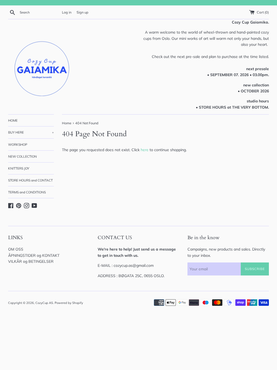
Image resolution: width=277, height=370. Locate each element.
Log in (66, 12)
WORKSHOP (17, 144)
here (145, 149)
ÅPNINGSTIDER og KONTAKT (34, 255)
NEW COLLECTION (22, 156)
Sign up (82, 12)
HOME (13, 120)
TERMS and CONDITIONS (27, 192)
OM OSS (15, 249)
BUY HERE (31, 132)
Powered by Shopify (69, 303)
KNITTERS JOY (18, 168)
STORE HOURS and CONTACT (30, 180)
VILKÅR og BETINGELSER (31, 261)
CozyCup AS (44, 303)
